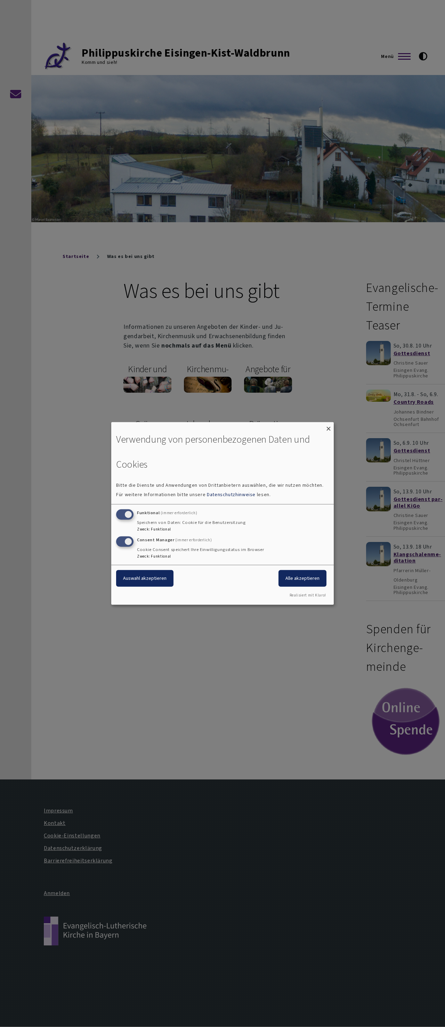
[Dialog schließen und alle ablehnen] (328, 426)
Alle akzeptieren (302, 578)
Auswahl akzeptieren (145, 578)
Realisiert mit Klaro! (308, 595)
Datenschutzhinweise (231, 494)
